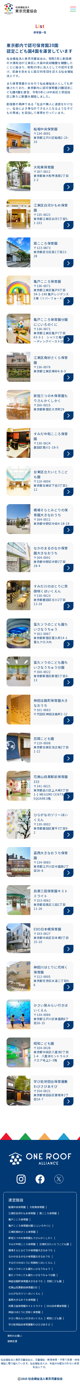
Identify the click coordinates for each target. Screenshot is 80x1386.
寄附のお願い (14, 1335)
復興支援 (12, 1341)
